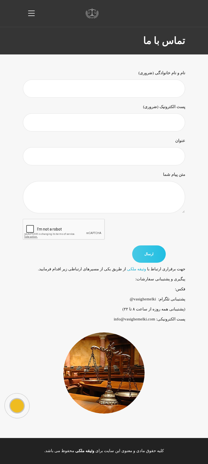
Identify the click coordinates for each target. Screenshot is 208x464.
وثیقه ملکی (136, 269)
